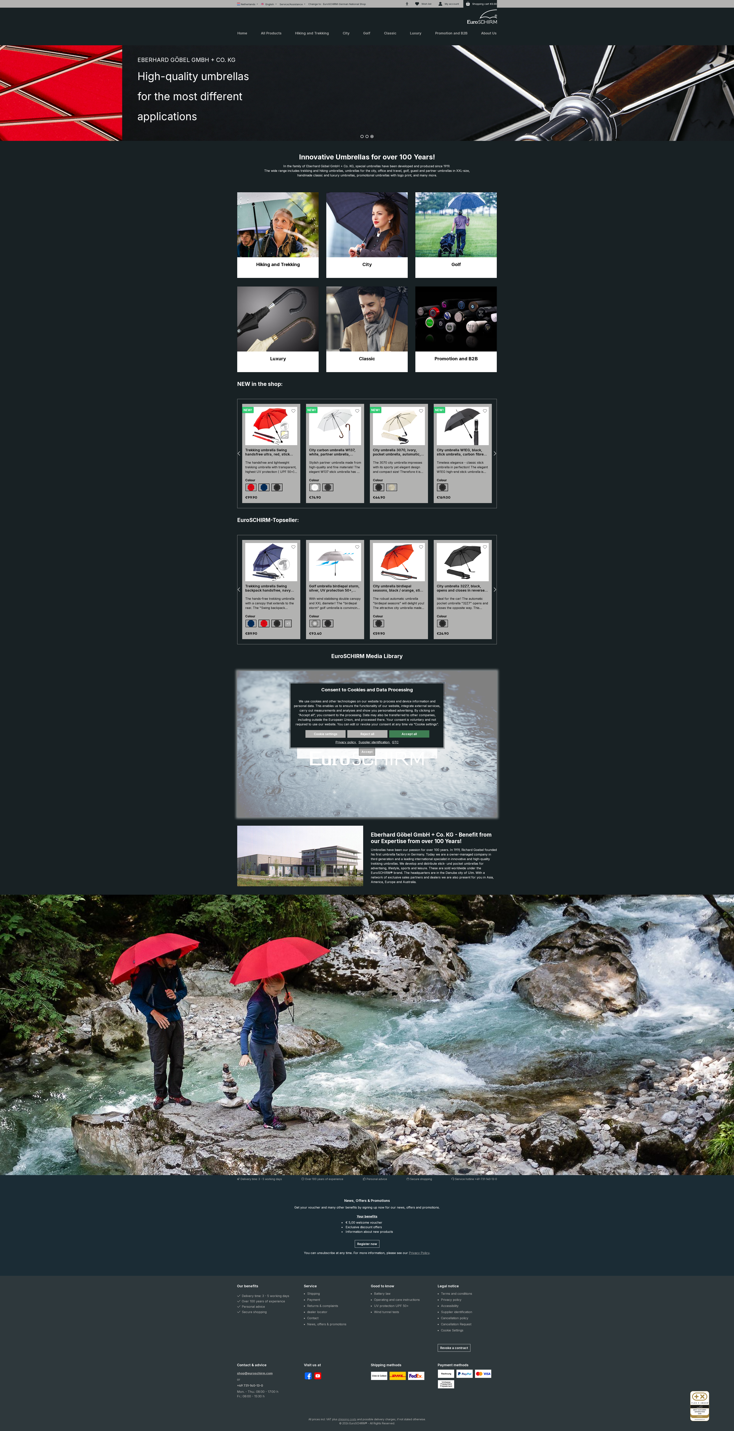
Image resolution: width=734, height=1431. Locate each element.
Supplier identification (374, 742)
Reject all (367, 734)
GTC (395, 742)
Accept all (409, 734)
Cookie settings (325, 734)
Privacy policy (346, 742)
